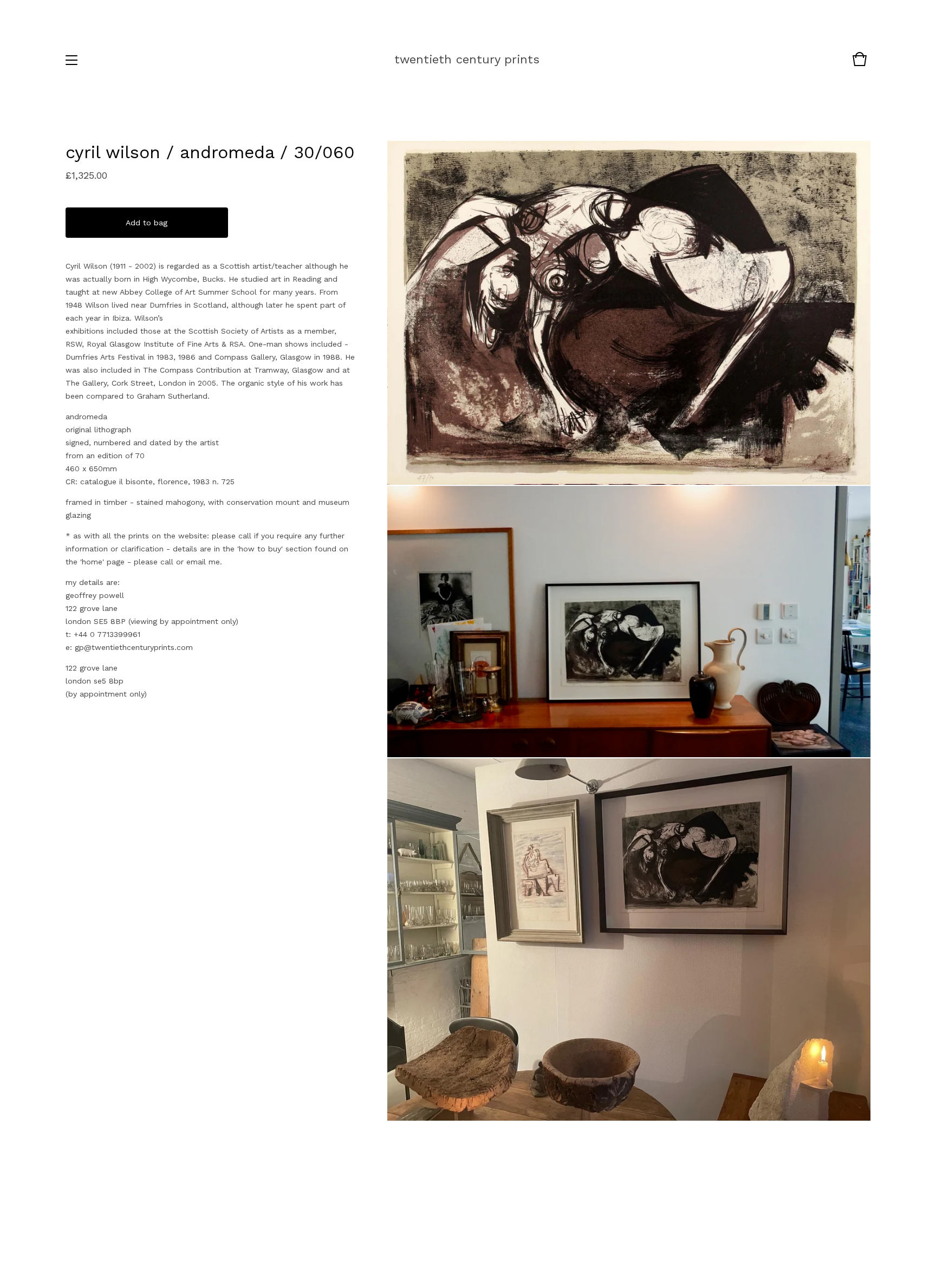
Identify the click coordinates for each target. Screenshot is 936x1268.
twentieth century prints (467, 59)
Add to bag (146, 222)
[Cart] (859, 64)
